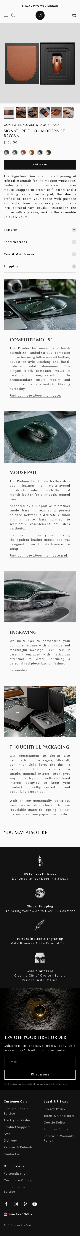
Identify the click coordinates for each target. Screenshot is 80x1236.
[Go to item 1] (9, 113)
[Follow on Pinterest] (25, 1204)
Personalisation (16, 1174)
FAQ (7, 1134)
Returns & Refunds (18, 1147)
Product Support (17, 1127)
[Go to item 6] (68, 113)
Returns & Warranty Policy (59, 1138)
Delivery (10, 1140)
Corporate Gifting (18, 1180)
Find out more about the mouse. (35, 395)
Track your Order (17, 1120)
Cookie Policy (55, 1122)
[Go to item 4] (44, 113)
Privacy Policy (54, 1109)
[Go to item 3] (33, 113)
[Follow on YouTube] (34, 1204)
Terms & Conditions (59, 1116)
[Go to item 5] (56, 113)
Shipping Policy (56, 1129)
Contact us (12, 1154)
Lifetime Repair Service (16, 1111)
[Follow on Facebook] (6, 1204)
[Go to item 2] (21, 113)
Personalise (19, 670)
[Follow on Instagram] (15, 1204)
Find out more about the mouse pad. (39, 555)
